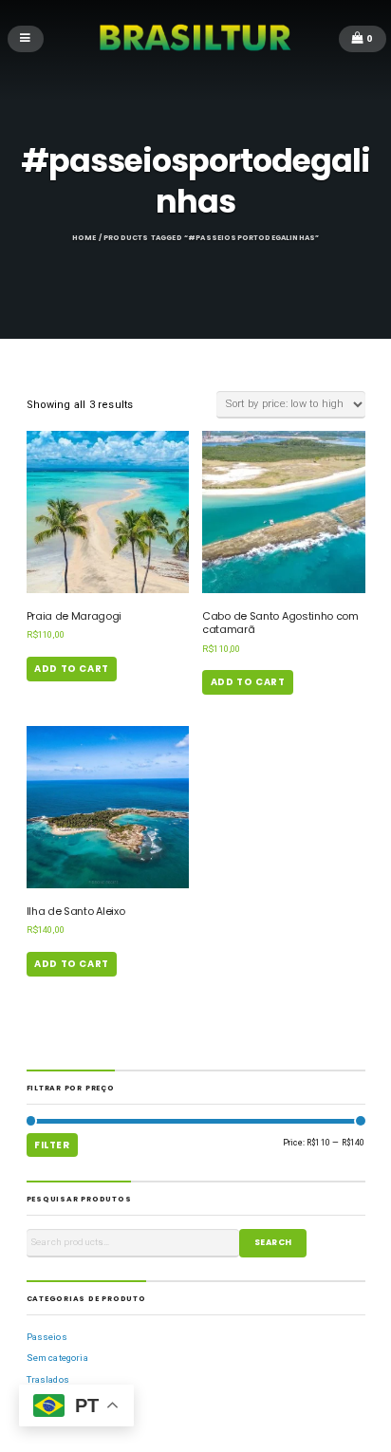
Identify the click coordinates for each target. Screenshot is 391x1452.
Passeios (47, 1336)
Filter (52, 1145)
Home (84, 238)
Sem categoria (57, 1357)
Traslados (48, 1379)
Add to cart (71, 668)
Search (273, 1242)
